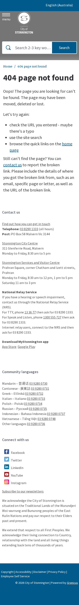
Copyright (7, 572)
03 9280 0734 (33, 404)
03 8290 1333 (29, 229)
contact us (12, 164)
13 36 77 (30, 312)
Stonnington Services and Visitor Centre (31, 262)
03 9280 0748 (46, 419)
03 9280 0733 (36, 398)
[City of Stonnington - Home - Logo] (24, 22)
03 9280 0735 (38, 409)
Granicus (72, 583)
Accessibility (23, 572)
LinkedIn (17, 468)
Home (7, 66)
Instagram (18, 483)
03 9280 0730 (38, 383)
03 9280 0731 (40, 388)
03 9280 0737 (56, 414)
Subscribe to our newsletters (23, 491)
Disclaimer (39, 572)
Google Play (26, 347)
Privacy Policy (57, 572)
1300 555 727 (52, 317)
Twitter (16, 460)
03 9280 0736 (36, 424)
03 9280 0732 (34, 393)
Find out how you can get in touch (26, 224)
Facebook (18, 452)
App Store (9, 347)
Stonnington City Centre (20, 243)
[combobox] (61, 5)
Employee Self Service (15, 576)
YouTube (17, 475)
